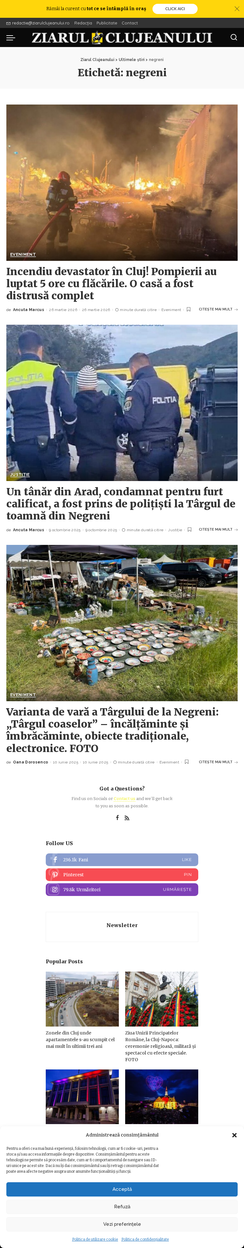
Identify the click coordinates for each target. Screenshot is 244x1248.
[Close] (237, 9)
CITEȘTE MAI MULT (216, 309)
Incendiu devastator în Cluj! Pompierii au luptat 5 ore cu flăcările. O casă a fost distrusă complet (111, 283)
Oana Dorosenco (30, 762)
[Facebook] (117, 818)
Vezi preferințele (122, 1224)
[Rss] (127, 818)
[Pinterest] (122, 874)
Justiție (20, 474)
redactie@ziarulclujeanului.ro (41, 22)
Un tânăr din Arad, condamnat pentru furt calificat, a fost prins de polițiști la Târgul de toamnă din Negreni (120, 504)
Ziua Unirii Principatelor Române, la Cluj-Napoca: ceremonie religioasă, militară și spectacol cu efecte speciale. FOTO (160, 1046)
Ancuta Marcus (28, 310)
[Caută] (234, 37)
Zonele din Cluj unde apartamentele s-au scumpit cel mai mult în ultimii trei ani (80, 1039)
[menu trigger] (12, 37)
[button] (234, 1135)
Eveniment (23, 254)
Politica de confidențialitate (145, 1239)
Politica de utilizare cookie (95, 1239)
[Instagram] (122, 889)
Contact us (124, 798)
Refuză (122, 1207)
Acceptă (122, 1189)
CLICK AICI (175, 9)
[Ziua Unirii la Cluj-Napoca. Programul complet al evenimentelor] (161, 1096)
